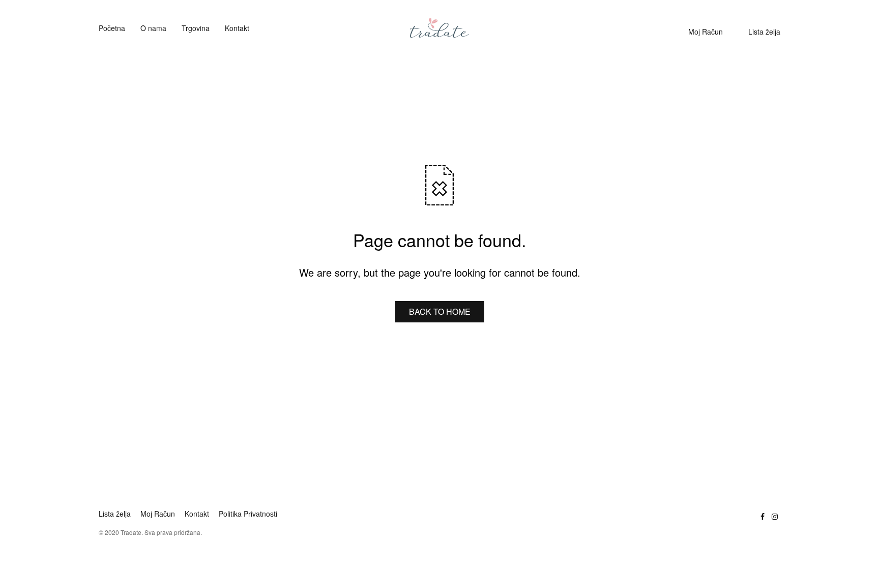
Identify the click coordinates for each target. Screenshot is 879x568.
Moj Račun (705, 31)
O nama (153, 28)
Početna (112, 28)
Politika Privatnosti (248, 513)
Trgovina (196, 28)
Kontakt (237, 28)
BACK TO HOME (440, 311)
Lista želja (764, 31)
